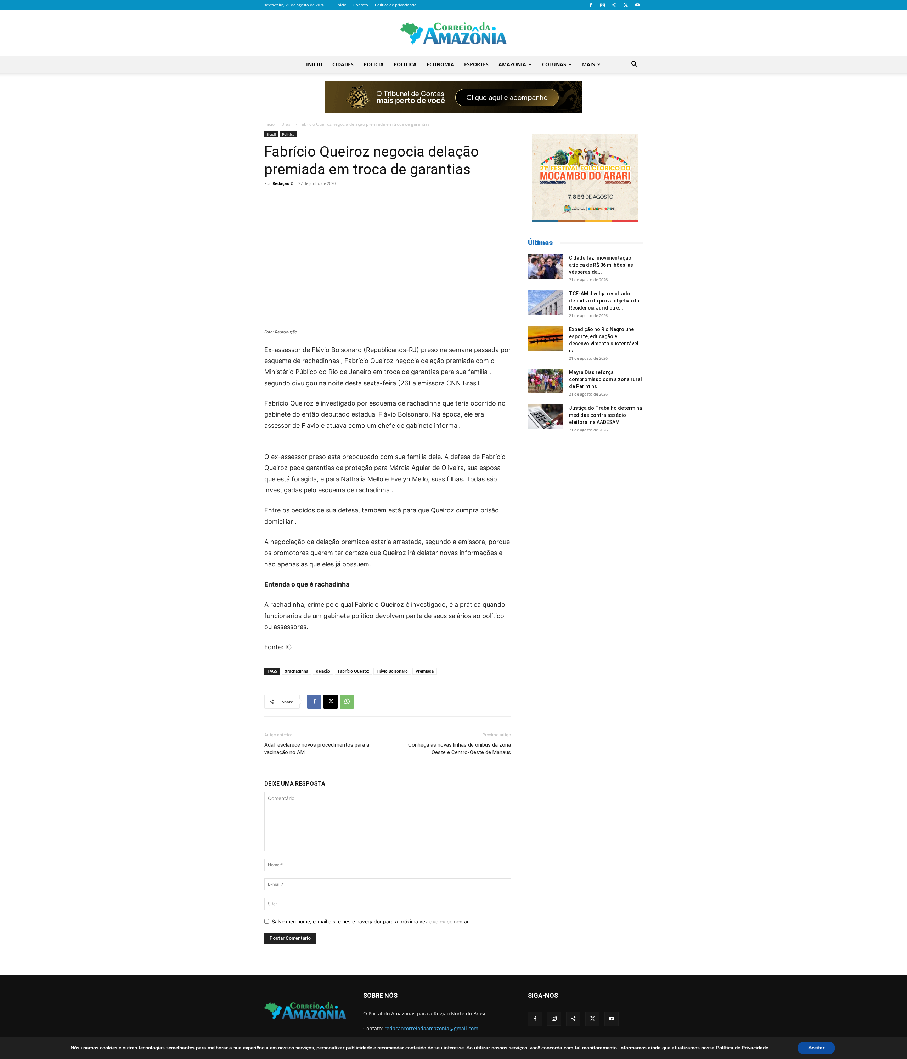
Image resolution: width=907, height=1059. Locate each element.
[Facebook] (590, 5)
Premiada (425, 671)
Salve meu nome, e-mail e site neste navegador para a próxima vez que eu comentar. (371, 921)
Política (405, 64)
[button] (634, 65)
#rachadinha (296, 671)
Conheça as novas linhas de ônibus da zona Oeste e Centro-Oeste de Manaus (459, 748)
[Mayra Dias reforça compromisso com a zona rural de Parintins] (545, 381)
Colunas (554, 64)
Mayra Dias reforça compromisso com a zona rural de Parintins (605, 379)
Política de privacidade (395, 4)
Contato (360, 4)
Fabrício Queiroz (353, 671)
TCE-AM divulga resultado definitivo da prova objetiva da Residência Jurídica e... (604, 301)
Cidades (343, 64)
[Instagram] (602, 5)
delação (323, 671)
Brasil (287, 124)
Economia (440, 64)
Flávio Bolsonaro (392, 671)
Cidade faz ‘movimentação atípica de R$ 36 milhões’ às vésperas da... (601, 265)
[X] (625, 5)
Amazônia (512, 64)
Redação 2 (282, 183)
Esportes (476, 64)
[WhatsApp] (347, 702)
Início (342, 4)
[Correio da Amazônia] (453, 33)
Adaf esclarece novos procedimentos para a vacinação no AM (316, 748)
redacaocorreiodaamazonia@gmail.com (431, 1028)
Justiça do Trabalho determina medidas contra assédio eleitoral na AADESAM (605, 415)
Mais (588, 64)
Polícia (374, 64)
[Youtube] (637, 5)
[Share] (614, 5)
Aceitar (816, 1047)
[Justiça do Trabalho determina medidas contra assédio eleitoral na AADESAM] (545, 416)
